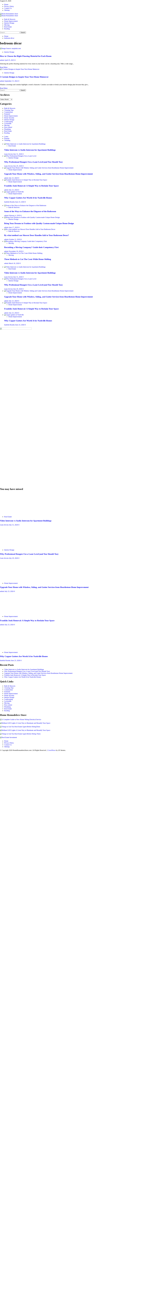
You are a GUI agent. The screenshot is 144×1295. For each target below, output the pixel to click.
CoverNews (52, 750)
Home (6, 4)
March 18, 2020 (14, 263)
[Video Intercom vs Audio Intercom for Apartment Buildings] (25, 144)
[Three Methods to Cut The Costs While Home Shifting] (23, 253)
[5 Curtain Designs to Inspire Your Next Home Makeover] (19, 69)
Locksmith (7, 123)
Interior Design (9, 23)
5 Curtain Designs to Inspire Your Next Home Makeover (24, 77)
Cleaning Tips (8, 110)
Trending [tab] (7, 140)
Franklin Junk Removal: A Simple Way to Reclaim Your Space (31, 186)
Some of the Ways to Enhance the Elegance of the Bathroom (30, 211)
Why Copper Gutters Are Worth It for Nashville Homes (28, 198)
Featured (7, 114)
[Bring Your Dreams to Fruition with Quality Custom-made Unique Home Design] (32, 217)
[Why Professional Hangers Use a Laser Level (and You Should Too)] (20, 156)
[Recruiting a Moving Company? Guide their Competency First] (25, 241)
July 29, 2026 (18, 166)
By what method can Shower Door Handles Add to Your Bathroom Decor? (36, 235)
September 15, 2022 (11, 81)
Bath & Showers (9, 19)
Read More (3, 67)
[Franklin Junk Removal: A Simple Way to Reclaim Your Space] (25, 180)
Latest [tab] (6, 136)
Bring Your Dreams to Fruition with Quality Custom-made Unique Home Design (39, 223)
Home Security (9, 118)
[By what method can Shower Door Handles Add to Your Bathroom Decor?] (29, 229)
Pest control (8, 127)
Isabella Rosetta (9, 202)
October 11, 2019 (15, 239)
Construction (8, 112)
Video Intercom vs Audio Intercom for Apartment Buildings (30, 150)
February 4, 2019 (15, 215)
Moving (6, 25)
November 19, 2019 (16, 251)
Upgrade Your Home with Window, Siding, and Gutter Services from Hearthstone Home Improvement (48, 174)
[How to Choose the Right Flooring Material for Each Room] (10, 48)
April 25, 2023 (9, 60)
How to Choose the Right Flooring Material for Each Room (25, 56)
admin (2, 60)
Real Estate (8, 27)
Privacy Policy (9, 6)
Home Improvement (11, 21)
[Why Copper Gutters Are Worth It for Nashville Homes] (14, 192)
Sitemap (7, 10)
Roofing (7, 29)
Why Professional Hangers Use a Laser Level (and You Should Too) (33, 162)
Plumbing (7, 129)
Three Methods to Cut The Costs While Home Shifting (27, 259)
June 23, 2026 (20, 202)
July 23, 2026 (13, 178)
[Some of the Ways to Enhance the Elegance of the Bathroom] (25, 205)
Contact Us (8, 8)
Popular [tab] (6, 138)
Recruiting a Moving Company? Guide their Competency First (31, 247)
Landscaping (8, 121)
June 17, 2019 (14, 227)
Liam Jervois (8, 154)
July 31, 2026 (18, 154)
